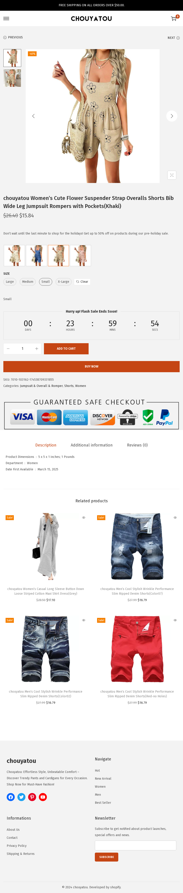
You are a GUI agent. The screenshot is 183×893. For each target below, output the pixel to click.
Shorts (69, 386)
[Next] (171, 116)
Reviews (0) (137, 445)
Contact (12, 838)
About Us (13, 830)
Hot (97, 771)
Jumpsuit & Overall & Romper (41, 386)
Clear (84, 282)
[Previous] (33, 116)
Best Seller (103, 803)
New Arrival (103, 779)
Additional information (92, 445)
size (6, 274)
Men (98, 795)
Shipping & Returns (21, 854)
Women (80, 386)
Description (45, 445)
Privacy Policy (17, 846)
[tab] (45, 445)
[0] (173, 18)
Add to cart (66, 349)
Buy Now (91, 366)
